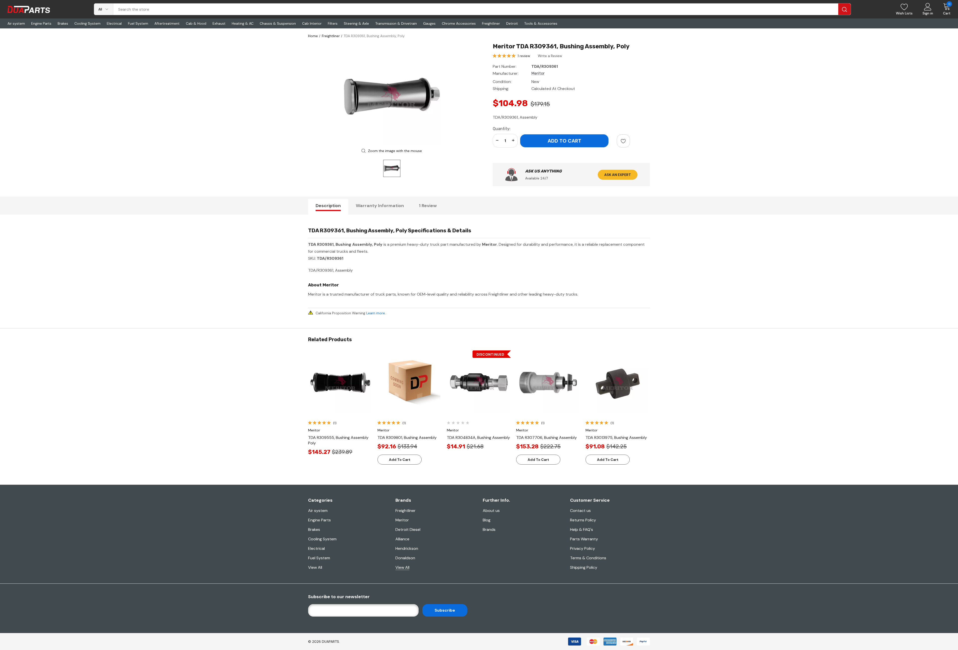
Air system (318, 510)
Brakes (314, 529)
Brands (489, 529)
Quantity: (501, 128)
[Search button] (844, 9)
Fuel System (319, 558)
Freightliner (405, 510)
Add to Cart (399, 459)
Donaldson (405, 558)
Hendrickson (406, 548)
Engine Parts (319, 520)
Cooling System (322, 539)
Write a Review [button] (550, 56)
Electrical (316, 548)
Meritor (402, 520)
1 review (524, 56)
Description (328, 206)
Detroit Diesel (407, 529)
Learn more (375, 313)
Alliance (402, 539)
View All (315, 567)
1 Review (428, 206)
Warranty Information (380, 206)
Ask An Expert (617, 174)
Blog (486, 520)
